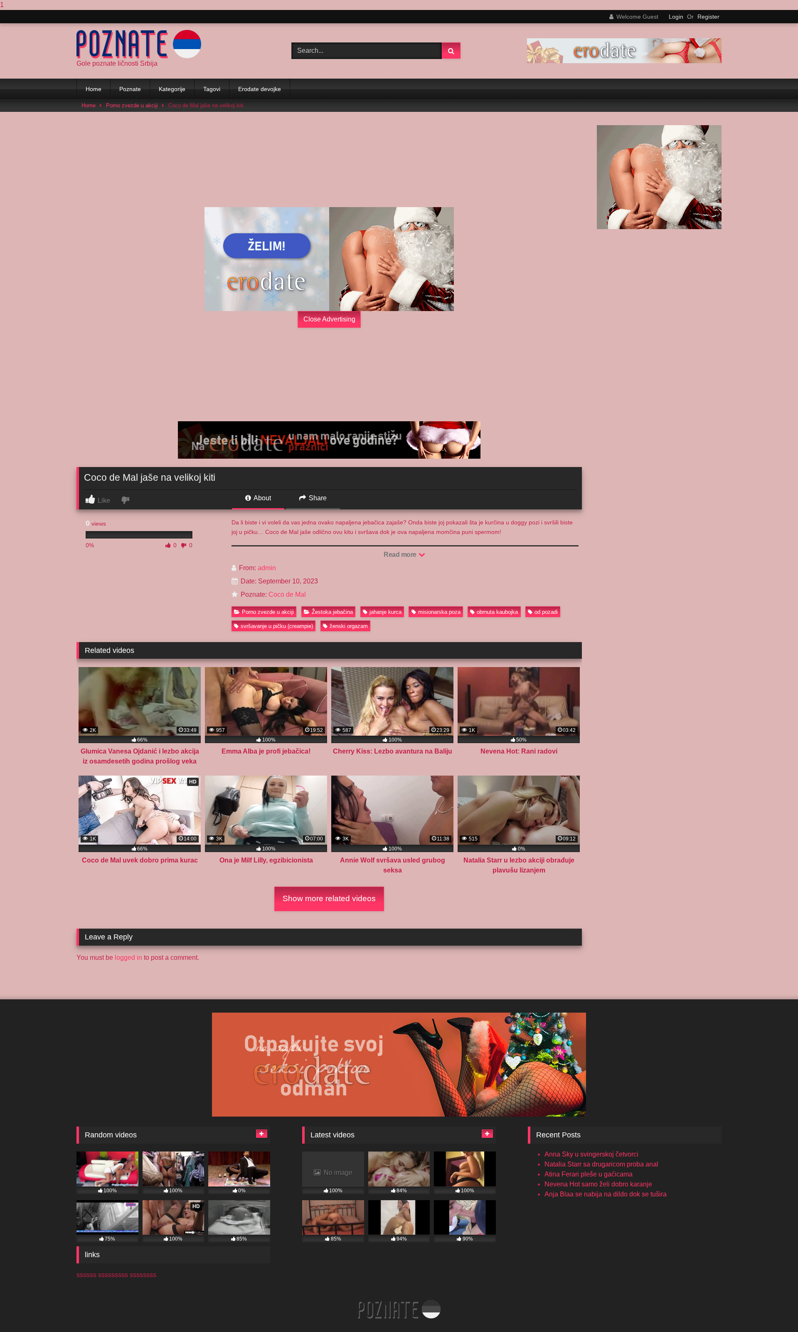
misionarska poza (439, 612)
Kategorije (172, 89)
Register (708, 16)
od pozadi (546, 612)
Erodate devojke (259, 89)
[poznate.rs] (138, 44)
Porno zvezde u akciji (132, 105)
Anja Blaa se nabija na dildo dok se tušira (605, 1194)
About (261, 498)
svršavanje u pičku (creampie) (277, 626)
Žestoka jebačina (332, 612)
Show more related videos (329, 898)
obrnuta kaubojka (497, 612)
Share (317, 498)
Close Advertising (329, 319)
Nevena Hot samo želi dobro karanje (598, 1184)
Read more (401, 554)
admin (267, 567)
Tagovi (211, 89)
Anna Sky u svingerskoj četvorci (591, 1154)
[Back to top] (772, 1308)
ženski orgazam (349, 626)
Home (93, 89)
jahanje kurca (385, 612)
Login (676, 16)
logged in (128, 957)
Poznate (130, 89)
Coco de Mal (287, 594)
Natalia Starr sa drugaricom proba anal (601, 1164)
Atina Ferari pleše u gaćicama (588, 1174)
